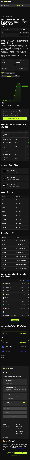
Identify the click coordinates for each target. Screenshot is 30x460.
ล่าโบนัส (14, 5)
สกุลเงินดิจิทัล (19, 429)
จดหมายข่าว (7, 5)
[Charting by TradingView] (3, 103)
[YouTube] (7, 372)
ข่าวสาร (18, 424)
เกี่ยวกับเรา (5, 424)
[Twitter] (3, 372)
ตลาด (18, 5)
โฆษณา (23, 5)
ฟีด (2, 5)
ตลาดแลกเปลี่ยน (19, 431)
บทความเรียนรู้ (19, 426)
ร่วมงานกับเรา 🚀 (7, 426)
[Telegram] (10, 372)
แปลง (2, 16)
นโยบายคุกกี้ (20, 448)
